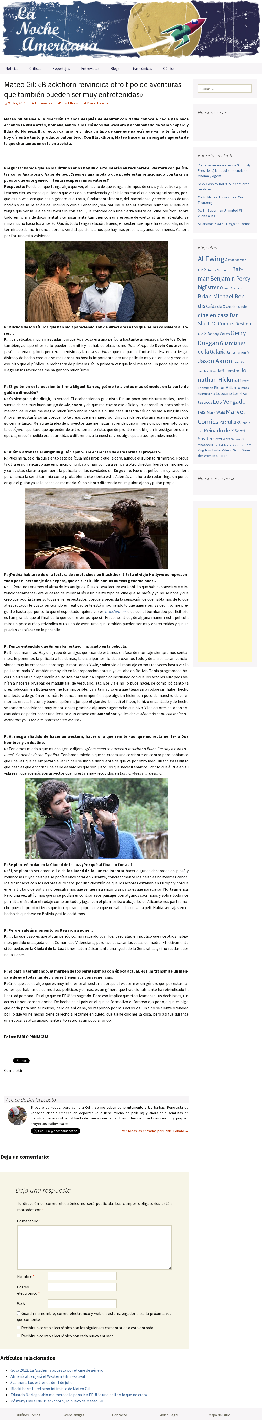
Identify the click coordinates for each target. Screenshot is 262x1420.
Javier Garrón (241, 362)
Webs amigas (74, 1415)
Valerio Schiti (232, 450)
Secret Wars (221, 439)
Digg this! (99, 1079)
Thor (241, 445)
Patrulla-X (230, 422)
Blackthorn (70, 103)
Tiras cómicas (141, 68)
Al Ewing (211, 258)
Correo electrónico (28, 1290)
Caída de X (215, 306)
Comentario (29, 1220)
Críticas (35, 68)
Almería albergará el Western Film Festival (47, 1376)
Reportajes (61, 68)
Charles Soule (236, 306)
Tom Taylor (213, 450)
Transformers (115, 611)
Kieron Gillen (225, 387)
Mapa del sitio (219, 1415)
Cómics (169, 68)
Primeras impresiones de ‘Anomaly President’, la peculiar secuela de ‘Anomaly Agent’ (224, 170)
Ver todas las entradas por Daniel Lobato (155, 1131)
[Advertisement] (225, 585)
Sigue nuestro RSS (203, 131)
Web (21, 1303)
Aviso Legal (169, 1415)
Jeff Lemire (228, 371)
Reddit (79, 1079)
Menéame (59, 1079)
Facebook (9, 1079)
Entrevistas (90, 68)
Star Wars (236, 439)
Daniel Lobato (97, 103)
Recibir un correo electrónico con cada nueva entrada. (67, 1335)
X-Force (221, 455)
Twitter (19, 1079)
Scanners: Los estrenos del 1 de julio (41, 1382)
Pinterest (39, 1079)
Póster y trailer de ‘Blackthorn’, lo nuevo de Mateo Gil (56, 1400)
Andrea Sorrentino (219, 270)
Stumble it (89, 1079)
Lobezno (224, 393)
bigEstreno (210, 287)
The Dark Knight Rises (226, 445)
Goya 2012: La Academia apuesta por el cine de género (56, 1370)
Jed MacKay (207, 371)
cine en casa (213, 315)
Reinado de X (219, 430)
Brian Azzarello (233, 288)
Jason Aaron (215, 361)
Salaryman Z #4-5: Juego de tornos (224, 223)
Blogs (115, 68)
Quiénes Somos (28, 1415)
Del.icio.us (109, 1079)
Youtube (221, 122)
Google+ (29, 1079)
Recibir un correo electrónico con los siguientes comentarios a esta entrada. (87, 1327)
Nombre (25, 1276)
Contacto (119, 1415)
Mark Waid (215, 412)
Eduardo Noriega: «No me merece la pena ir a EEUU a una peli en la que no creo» (79, 1394)
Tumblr (49, 1079)
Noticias (11, 68)
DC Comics (222, 323)
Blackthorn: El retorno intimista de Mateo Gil (50, 1388)
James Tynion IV (237, 352)
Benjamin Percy (230, 278)
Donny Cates (219, 333)
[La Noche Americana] (131, 31)
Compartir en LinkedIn (69, 1079)
